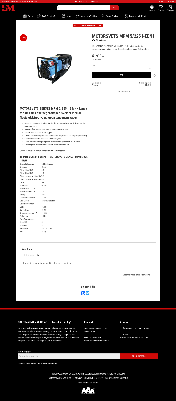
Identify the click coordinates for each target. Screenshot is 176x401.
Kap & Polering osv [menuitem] (49, 16)
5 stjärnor (33, 255)
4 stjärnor (31, 255)
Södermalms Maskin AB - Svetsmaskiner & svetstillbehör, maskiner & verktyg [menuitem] (84, 374)
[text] (124, 56)
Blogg (95, 1)
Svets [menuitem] (30, 16)
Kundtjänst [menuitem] (33, 1)
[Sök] (114, 7)
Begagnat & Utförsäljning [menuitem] (139, 16)
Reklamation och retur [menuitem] (118, 378)
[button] (161, 8)
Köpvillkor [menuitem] (103, 378)
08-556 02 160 (82, 1)
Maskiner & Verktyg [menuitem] (89, 16)
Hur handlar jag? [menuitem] (90, 378)
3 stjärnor (29, 255)
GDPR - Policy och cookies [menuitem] (88, 382)
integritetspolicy (52, 363)
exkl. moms (170, 1)
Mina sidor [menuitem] (5, 1)
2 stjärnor (27, 255)
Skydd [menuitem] (68, 16)
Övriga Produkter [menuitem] (113, 16)
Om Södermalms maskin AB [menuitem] (19, 1)
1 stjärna (24, 255)
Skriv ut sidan (99, 40)
